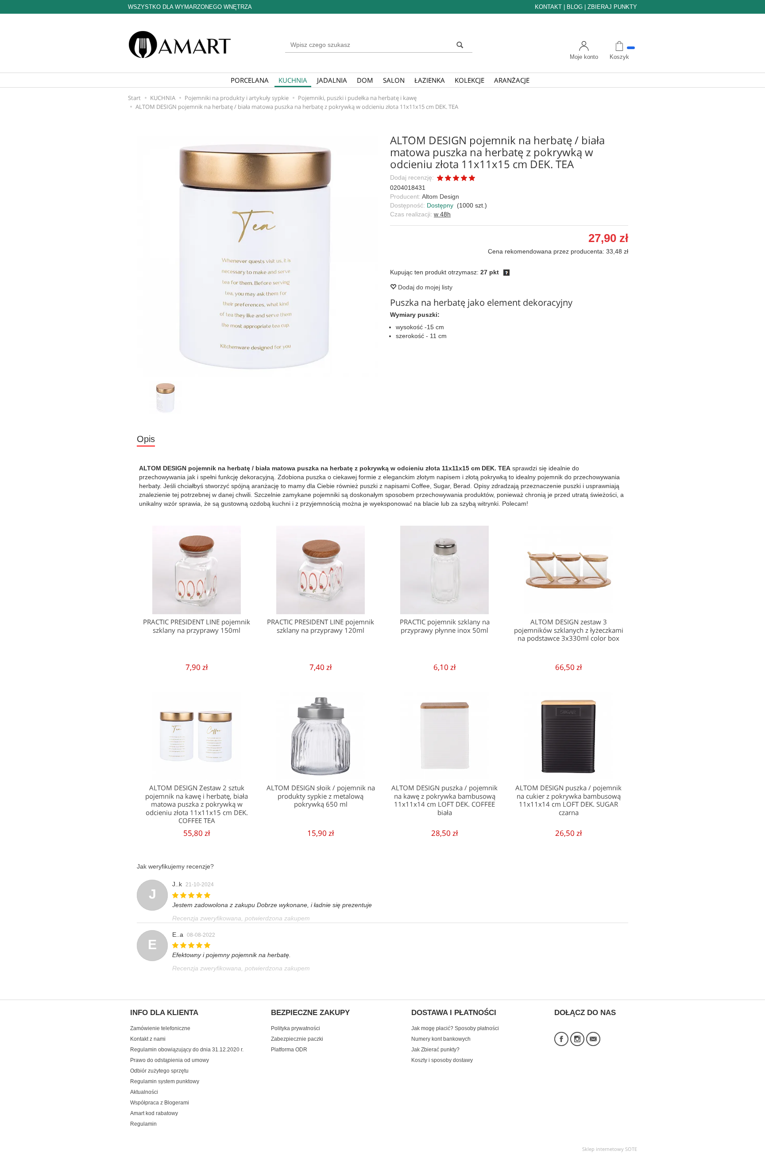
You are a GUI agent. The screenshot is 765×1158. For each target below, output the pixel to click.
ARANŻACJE (511, 80)
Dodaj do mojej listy (424, 287)
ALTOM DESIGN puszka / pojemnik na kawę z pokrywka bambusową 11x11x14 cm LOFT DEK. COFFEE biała (444, 800)
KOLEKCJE (469, 80)
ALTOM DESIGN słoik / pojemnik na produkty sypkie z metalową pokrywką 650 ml (321, 796)
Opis (146, 439)
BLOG (575, 7)
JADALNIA (332, 80)
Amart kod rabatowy (154, 1113)
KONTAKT (548, 7)
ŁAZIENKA (429, 80)
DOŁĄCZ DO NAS (585, 1013)
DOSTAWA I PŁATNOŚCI (453, 1013)
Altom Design (440, 196)
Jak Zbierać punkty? (435, 1049)
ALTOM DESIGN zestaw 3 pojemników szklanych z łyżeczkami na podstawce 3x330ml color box (568, 630)
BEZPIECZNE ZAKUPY (310, 1013)
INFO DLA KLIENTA (164, 1013)
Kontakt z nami (148, 1039)
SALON (394, 80)
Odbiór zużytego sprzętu (159, 1071)
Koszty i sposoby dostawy (442, 1060)
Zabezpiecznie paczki (297, 1039)
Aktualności (144, 1092)
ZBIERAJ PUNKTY (612, 7)
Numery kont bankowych (441, 1039)
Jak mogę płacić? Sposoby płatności (455, 1028)
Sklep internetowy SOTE (609, 1149)
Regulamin (143, 1124)
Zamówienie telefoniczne (160, 1028)
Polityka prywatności (295, 1028)
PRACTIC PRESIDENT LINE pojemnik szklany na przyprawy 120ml (320, 626)
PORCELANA (250, 80)
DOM (365, 80)
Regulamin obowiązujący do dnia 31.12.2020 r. (186, 1049)
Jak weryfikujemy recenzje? (175, 866)
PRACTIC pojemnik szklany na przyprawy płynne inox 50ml (445, 626)
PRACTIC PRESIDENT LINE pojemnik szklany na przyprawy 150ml (196, 626)
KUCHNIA (292, 80)
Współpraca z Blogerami (159, 1103)
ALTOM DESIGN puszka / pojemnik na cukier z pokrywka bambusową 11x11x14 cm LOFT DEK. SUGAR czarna (568, 800)
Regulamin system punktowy (164, 1081)
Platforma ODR (289, 1049)
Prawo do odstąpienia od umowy (169, 1060)
